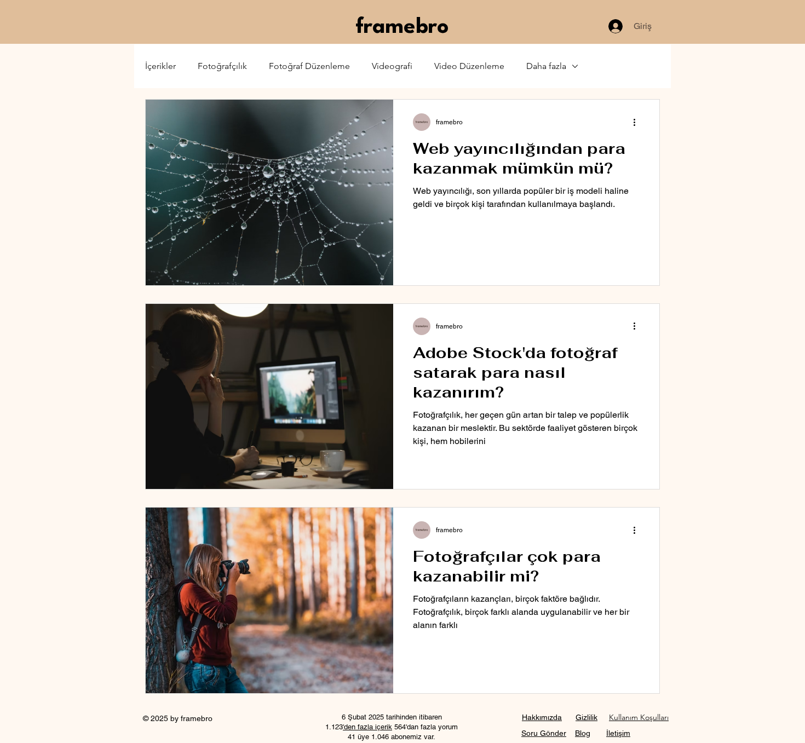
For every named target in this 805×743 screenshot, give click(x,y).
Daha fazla (546, 66)
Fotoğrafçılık (222, 66)
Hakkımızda (542, 717)
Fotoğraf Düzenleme (309, 66)
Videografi (392, 66)
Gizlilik (586, 717)
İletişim (618, 733)
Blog (582, 733)
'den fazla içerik (367, 727)
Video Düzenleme (469, 66)
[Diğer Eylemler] (638, 122)
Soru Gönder (543, 733)
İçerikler (160, 66)
